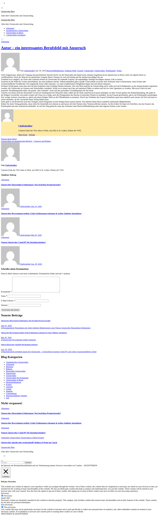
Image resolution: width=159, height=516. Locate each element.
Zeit (7, 398)
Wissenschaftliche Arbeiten (16, 396)
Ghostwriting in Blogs (14, 33)
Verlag (119, 71)
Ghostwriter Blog (8, 11)
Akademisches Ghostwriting (17, 30)
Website (32, 135)
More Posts (22, 135)
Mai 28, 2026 (36, 235)
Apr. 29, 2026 (36, 264)
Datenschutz (11, 373)
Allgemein (10, 28)
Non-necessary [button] (7, 505)
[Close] (2, 460)
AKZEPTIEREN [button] (90, 465)
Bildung (9, 369)
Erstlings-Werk (70, 71)
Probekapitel (111, 71)
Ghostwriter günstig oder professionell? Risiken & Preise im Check (29, 443)
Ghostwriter (88, 71)
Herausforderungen (13, 382)
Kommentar (6, 292)
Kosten (9, 384)
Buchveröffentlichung (55, 71)
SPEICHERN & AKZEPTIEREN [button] (14, 514)
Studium (9, 391)
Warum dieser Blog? (9, 139)
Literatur (9, 387)
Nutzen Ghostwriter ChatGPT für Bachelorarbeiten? (23, 242)
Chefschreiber (29, 71)
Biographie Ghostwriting (15, 371)
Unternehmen (11, 393)
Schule (8, 389)
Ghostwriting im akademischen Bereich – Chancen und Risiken (26, 141)
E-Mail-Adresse (8, 301)
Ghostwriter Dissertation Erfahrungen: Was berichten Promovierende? (31, 185)
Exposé (80, 71)
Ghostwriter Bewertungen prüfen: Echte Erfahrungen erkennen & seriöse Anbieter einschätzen (41, 213)
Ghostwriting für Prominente (17, 378)
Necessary (8, 496)
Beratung (9, 367)
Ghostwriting (99, 71)
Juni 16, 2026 (36, 206)
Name (4, 296)
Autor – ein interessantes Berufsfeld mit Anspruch (43, 47)
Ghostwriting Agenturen (15, 35)
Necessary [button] (5, 493)
